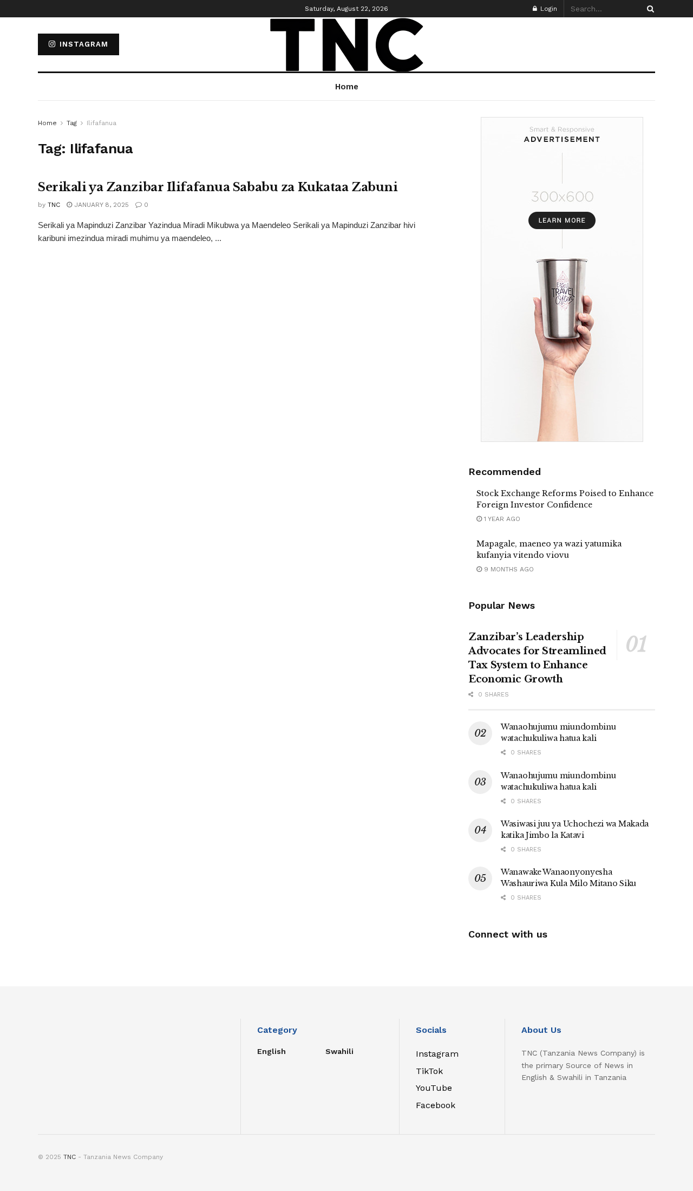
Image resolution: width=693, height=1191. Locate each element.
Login (547, 8)
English (271, 1051)
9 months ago (508, 569)
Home (47, 123)
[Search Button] (649, 8)
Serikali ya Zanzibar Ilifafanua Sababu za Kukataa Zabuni (217, 187)
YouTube (434, 1088)
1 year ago (501, 519)
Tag (72, 123)
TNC (54, 205)
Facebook (435, 1105)
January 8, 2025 (100, 205)
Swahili (339, 1051)
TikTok (429, 1071)
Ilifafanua (101, 123)
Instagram (82, 44)
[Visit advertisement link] (561, 279)
